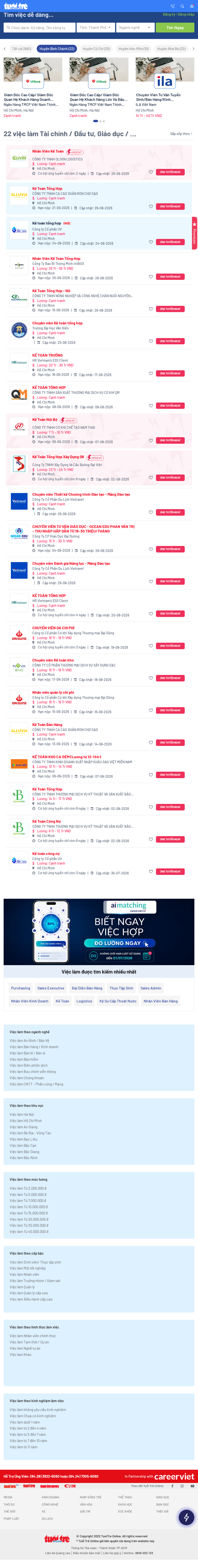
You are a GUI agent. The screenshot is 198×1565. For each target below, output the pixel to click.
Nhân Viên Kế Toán (48, 151)
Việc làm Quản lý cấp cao (29, 1293)
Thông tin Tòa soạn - (85, 1548)
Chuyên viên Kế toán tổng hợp (57, 323)
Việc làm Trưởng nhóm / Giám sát (35, 1280)
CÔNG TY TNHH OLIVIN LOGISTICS (57, 159)
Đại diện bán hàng (87, 988)
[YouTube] (192, 1486)
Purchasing (20, 988)
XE (44, 1511)
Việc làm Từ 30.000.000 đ (29, 1225)
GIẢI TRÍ (85, 1511)
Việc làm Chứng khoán (27, 1078)
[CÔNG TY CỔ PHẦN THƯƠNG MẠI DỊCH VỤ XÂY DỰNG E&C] (19, 667)
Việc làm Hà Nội (22, 1114)
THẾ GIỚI (9, 1511)
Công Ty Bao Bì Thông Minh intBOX (58, 264)
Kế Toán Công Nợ (46, 821)
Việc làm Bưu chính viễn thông (33, 1071)
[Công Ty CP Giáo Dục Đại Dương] (19, 533)
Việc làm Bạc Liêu (23, 1139)
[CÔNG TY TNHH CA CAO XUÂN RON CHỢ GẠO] (19, 195)
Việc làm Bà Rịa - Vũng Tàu (30, 1133)
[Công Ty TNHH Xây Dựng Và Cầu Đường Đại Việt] (19, 464)
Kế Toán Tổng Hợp (47, 188)
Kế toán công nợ (46, 853)
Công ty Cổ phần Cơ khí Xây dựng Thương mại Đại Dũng (73, 633)
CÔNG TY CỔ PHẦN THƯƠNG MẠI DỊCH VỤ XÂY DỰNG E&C (74, 665)
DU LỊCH (47, 1518)
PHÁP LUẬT (11, 1518)
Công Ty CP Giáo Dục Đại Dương (55, 536)
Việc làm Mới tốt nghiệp (28, 1268)
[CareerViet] (173, 1476)
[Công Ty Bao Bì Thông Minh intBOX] (19, 265)
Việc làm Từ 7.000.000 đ (28, 1200)
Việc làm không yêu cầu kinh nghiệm (38, 1409)
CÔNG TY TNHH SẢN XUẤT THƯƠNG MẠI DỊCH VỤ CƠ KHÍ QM (76, 393)
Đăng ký (169, 14)
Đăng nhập (186, 14)
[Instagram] (182, 1486)
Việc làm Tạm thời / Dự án (29, 1342)
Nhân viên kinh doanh (30, 1001)
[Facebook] (172, 1486)
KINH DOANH (50, 1497)
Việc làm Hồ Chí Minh (26, 1120)
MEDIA (8, 1497)
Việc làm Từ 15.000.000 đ (29, 1213)
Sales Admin (151, 988)
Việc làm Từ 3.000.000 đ (28, 1188)
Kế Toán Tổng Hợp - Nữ (51, 290)
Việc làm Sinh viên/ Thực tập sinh (35, 1262)
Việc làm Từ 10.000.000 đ (29, 1207)
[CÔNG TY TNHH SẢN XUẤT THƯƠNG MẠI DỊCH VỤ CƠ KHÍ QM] (19, 394)
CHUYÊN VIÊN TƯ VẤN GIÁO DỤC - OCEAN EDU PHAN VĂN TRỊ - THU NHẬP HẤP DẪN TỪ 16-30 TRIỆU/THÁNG (83, 528)
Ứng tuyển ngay (170, 171)
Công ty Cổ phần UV (47, 229)
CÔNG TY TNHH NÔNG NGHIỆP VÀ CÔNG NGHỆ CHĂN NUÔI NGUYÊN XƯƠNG (81, 296)
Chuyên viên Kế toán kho (53, 660)
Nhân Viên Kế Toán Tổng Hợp (56, 258)
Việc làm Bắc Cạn (23, 1145)
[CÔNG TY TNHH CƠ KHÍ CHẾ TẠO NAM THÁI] (19, 426)
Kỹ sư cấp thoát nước (117, 1001)
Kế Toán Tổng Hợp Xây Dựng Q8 (58, 456)
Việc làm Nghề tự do (25, 1348)
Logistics (84, 1001)
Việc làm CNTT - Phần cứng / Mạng (36, 1084)
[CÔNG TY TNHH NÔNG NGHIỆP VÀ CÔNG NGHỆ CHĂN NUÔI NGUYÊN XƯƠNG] (19, 298)
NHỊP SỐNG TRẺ (91, 1497)
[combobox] (40, 27)
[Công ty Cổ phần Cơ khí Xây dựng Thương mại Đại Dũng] (19, 635)
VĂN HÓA (86, 1504)
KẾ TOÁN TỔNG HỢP (49, 387)
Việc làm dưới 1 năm (25, 1422)
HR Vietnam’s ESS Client (50, 360)
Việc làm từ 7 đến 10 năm (28, 1440)
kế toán (62, 1001)
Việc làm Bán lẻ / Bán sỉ (27, 1053)
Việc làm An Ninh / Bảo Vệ (29, 1040)
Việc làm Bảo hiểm (24, 1059)
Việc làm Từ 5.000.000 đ (28, 1194)
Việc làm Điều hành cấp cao (31, 1299)
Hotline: (138, 1553)
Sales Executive (50, 988)
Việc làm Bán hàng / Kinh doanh (34, 1047)
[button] (182, 6)
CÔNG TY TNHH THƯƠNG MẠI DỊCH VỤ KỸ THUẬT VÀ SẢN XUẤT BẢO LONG (81, 794)
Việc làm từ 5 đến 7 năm (28, 1434)
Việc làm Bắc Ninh (24, 1157)
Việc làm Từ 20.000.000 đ (29, 1219)
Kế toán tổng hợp (51, 223)
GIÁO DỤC (162, 1497)
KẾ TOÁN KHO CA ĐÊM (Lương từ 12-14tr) (66, 756)
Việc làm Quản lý (22, 1287)
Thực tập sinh (121, 988)
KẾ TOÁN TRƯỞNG (47, 355)
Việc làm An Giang (23, 1127)
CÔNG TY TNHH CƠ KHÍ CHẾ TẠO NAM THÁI (63, 427)
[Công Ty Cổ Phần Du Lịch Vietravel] (19, 501)
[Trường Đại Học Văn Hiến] (19, 330)
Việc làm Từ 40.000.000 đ (29, 1231)
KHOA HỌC (125, 1504)
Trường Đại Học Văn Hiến (50, 328)
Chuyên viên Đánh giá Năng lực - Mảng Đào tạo (71, 563)
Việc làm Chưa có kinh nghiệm (33, 1416)
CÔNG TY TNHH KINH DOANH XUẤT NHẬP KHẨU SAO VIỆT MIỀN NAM (82, 762)
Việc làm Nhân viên (24, 1274)
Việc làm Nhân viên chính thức (33, 1336)
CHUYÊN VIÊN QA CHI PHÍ (53, 627)
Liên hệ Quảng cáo (57, 1553)
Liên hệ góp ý (112, 1553)
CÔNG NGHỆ (50, 1504)
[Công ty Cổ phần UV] (19, 230)
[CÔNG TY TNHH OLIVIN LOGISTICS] (19, 158)
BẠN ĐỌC (162, 1504)
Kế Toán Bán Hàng (47, 724)
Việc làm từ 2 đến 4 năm (28, 1428)
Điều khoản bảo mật (86, 1553)
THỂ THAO (125, 1497)
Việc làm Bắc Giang (24, 1151)
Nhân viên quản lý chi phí (53, 692)
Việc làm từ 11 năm (23, 1447)
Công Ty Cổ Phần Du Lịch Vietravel (58, 499)
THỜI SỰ (9, 1504)
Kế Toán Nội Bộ (44, 419)
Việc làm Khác (21, 1354)
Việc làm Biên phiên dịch (29, 1065)
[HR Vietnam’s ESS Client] (19, 362)
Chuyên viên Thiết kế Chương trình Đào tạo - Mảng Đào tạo (81, 494)
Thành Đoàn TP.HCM (113, 1548)
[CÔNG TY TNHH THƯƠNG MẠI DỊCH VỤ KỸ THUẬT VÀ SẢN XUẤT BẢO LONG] (19, 796)
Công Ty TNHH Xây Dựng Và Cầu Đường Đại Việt (67, 465)
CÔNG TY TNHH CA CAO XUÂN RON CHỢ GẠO (65, 194)
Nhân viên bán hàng (161, 1001)
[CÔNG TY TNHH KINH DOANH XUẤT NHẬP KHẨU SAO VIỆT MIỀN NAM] (19, 764)
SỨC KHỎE (125, 1511)
